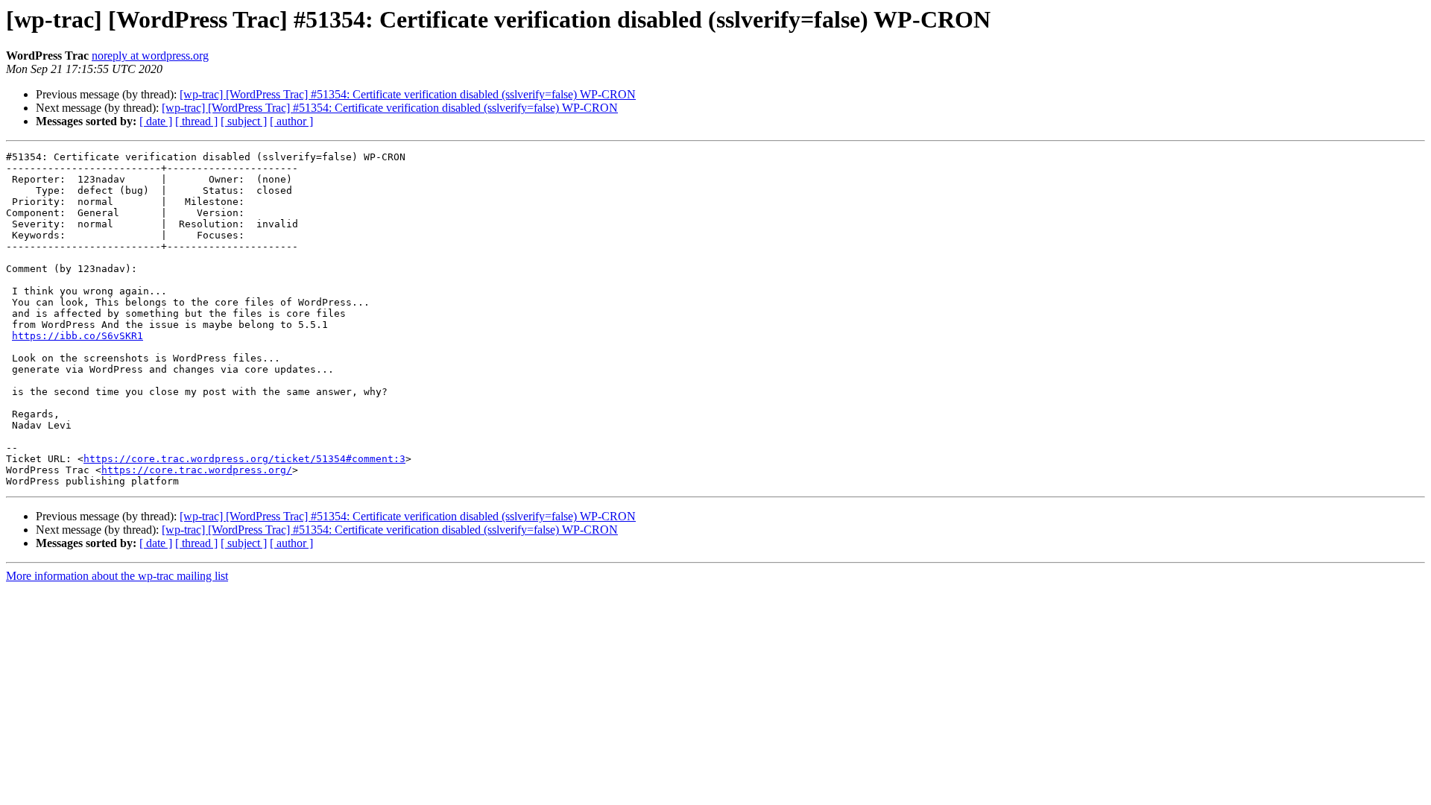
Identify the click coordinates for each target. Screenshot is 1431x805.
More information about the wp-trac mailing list (117, 575)
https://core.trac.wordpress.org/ (196, 470)
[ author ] (291, 121)
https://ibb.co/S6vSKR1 (77, 335)
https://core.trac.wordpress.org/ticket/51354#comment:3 (244, 458)
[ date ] (155, 121)
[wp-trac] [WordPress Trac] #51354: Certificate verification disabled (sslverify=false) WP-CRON (408, 94)
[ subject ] (244, 121)
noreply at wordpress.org (150, 55)
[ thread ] (196, 121)
